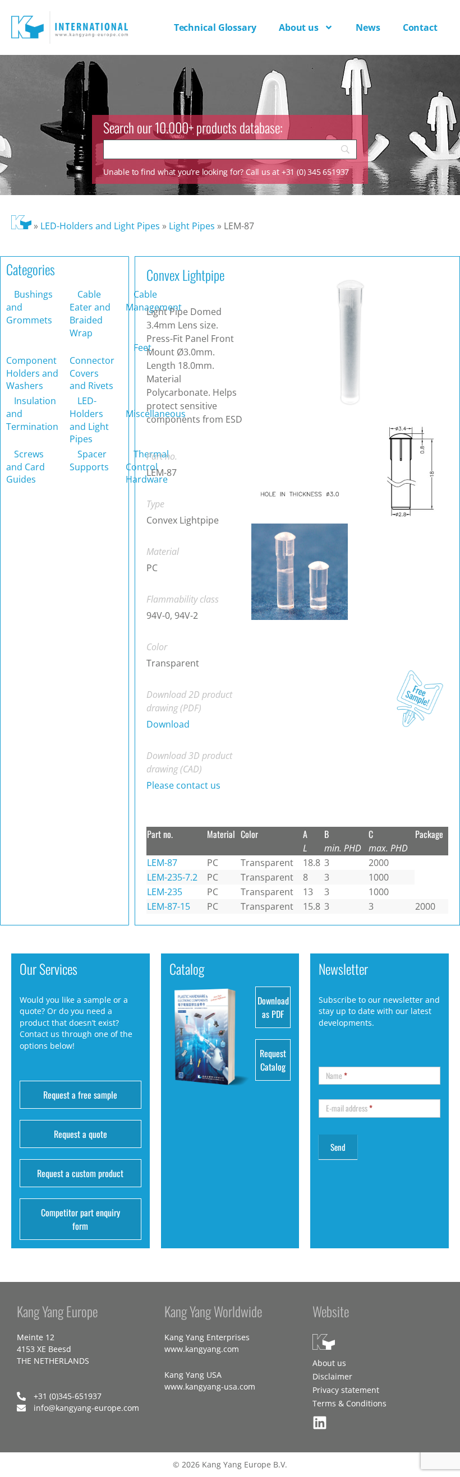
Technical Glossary (215, 27)
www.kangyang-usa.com (209, 1386)
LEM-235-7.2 (172, 877)
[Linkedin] (319, 1422)
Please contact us (183, 785)
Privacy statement (345, 1390)
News (368, 27)
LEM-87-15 (168, 906)
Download (168, 724)
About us (299, 27)
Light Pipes (192, 226)
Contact (420, 27)
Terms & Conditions (349, 1403)
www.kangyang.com (201, 1349)
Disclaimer (332, 1376)
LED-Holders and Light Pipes (100, 226)
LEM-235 (164, 892)
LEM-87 (162, 862)
